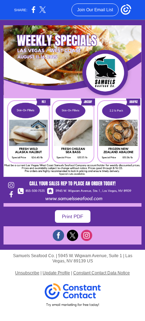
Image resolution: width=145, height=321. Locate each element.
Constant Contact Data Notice (101, 272)
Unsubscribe (27, 272)
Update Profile (56, 272)
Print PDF (72, 216)
